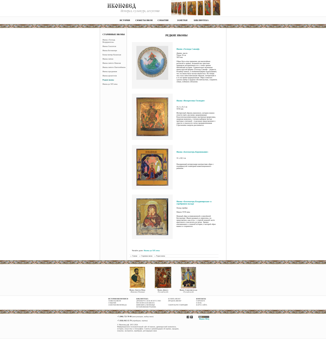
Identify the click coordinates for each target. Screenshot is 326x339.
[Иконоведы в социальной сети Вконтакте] (191, 318)
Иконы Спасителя (109, 46)
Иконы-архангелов (110, 76)
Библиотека (201, 20)
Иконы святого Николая (112, 63)
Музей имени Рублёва (146, 307)
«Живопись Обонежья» (138, 291)
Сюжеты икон (144, 20)
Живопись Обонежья (145, 305)
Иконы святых (108, 59)
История (125, 20)
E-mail (199, 303)
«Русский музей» (163, 291)
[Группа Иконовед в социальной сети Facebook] (188, 318)
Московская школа (145, 303)
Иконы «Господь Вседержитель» (109, 41)
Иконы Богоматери (110, 50)
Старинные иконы (114, 34)
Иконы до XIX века (110, 84)
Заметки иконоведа (117, 305)
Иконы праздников (110, 71)
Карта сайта (201, 305)
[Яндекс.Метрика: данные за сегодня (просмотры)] (204, 319)
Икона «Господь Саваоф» (188, 49)
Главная (134, 256)
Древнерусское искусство (148, 301)
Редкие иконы (108, 80)
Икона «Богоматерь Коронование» (192, 152)
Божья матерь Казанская (112, 55)
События (163, 20)
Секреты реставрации (178, 305)
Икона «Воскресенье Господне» (190, 101)
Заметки (182, 20)
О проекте (200, 301)
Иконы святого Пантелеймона (114, 67)
